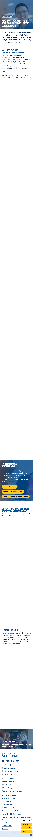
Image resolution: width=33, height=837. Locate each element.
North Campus (8, 782)
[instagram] (12, 761)
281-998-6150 (8, 765)
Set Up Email (22, 624)
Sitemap (5, 822)
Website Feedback (11, 771)
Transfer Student (9, 182)
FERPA (4, 828)
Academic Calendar (9, 795)
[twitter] (7, 761)
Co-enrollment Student (12, 341)
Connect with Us (14, 644)
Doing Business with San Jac (12, 811)
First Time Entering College (14, 125)
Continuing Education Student (15, 446)
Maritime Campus (9, 785)
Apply (24, 831)
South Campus (8, 788)
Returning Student (10, 235)
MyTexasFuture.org (23, 77)
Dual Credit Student (10, 288)
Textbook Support (20, 599)
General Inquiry (9, 768)
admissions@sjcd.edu (10, 66)
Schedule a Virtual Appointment (15, 496)
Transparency (6, 825)
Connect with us (9, 487)
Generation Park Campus (12, 791)
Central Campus (9, 778)
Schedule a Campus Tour (12, 492)
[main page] (6, 3)
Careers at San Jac (8, 808)
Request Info (26, 828)
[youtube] (17, 761)
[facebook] (3, 761)
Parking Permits (21, 570)
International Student (11, 393)
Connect (25, 824)
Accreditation (7, 804)
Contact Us (8, 774)
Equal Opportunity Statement (9, 835)
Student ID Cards (20, 542)
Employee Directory (9, 801)
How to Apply (7, 16)
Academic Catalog (8, 798)
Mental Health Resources (11, 814)
